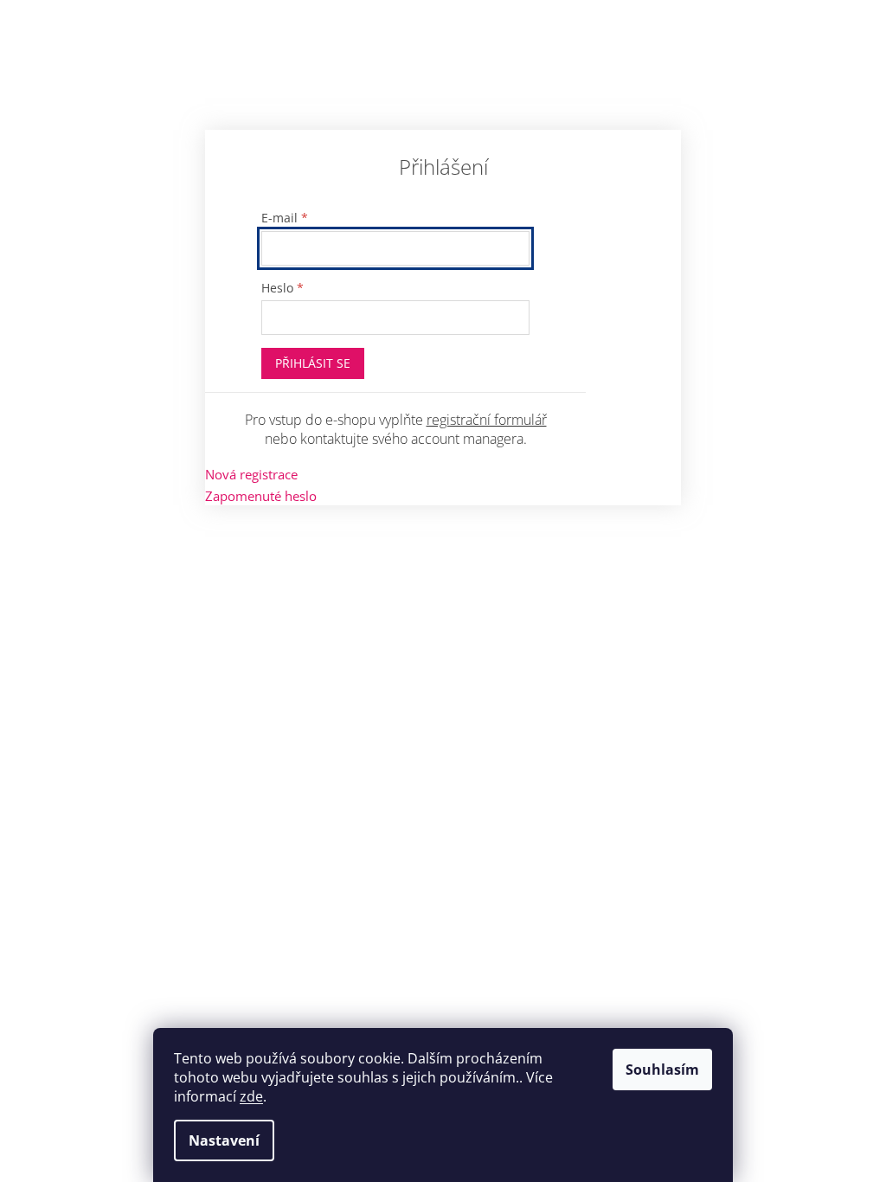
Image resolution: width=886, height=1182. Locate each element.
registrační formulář (487, 419)
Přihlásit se (312, 363)
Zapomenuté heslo (261, 495)
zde (251, 1096)
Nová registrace (251, 474)
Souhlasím (662, 1069)
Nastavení (224, 1140)
